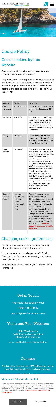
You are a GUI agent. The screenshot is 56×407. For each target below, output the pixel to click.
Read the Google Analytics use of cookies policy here (41, 226)
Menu (52, 4)
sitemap (27, 342)
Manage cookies (40, 401)
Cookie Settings (40, 342)
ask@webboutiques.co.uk (28, 313)
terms (11, 342)
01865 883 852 (28, 308)
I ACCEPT (18, 401)
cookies (19, 342)
